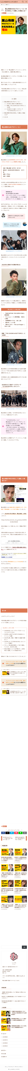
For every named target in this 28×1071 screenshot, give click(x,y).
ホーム (6, 1066)
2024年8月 (5, 1037)
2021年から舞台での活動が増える (14, 103)
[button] (3, 833)
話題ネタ (4, 13)
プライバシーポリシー (18, 1066)
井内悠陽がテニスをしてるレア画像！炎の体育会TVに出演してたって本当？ (17, 673)
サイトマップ (11, 1066)
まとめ (6, 117)
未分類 (4, 1053)
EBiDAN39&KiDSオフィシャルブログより (14, 251)
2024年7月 (5, 1040)
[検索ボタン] (23, 1)
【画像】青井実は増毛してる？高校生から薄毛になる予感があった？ (14, 992)
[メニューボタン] (26, 1)
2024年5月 (5, 1046)
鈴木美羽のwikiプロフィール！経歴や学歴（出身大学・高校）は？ (17, 692)
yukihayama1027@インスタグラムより (14, 156)
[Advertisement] (14, 50)
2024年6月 (5, 1043)
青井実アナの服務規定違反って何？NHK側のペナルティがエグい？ (14, 997)
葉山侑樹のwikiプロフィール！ (12, 101)
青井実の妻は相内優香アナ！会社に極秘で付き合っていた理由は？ (14, 1001)
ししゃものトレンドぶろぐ (9, 1)
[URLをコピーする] (25, 833)
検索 (24, 947)
